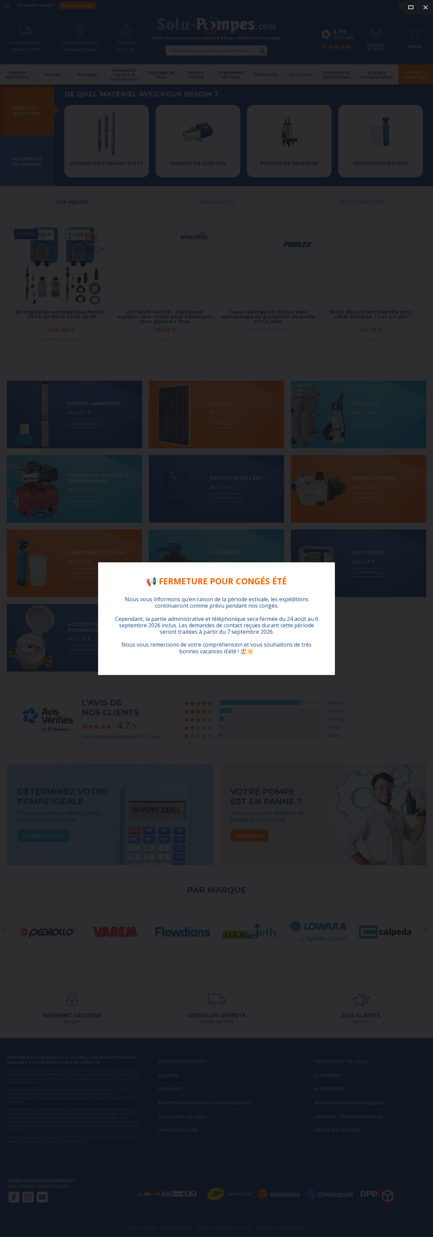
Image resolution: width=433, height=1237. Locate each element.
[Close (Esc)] (425, 7)
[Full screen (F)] (410, 7)
